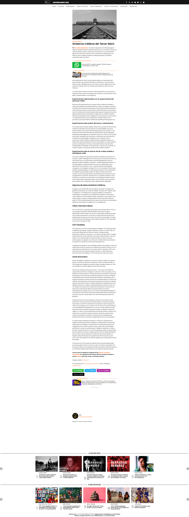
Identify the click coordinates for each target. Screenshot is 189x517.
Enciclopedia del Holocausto (91, 363)
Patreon (79, 356)
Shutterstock (85, 360)
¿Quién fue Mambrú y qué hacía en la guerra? (142, 506)
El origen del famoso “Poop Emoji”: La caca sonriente (95, 506)
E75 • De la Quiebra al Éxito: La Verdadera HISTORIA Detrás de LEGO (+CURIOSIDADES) (48, 507)
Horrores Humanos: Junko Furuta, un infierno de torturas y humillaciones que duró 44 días (95, 477)
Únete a (78, 370)
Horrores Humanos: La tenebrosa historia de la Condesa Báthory (70, 476)
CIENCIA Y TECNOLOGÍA (111, 6)
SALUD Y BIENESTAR (96, 6)
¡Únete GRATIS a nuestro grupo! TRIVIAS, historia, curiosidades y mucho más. (96, 65)
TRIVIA (54, 6)
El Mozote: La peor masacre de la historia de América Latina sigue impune (47, 476)
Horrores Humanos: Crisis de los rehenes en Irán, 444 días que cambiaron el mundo (119, 476)
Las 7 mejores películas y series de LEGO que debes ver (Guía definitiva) (120, 507)
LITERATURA (123, 6)
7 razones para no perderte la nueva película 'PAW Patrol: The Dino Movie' (71, 507)
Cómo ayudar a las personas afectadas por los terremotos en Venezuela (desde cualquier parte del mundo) (97, 75)
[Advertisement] (94, 437)
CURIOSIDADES (70, 6)
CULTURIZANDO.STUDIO (86, 514)
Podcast (101, 352)
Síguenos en (103, 370)
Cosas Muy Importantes (81, 48)
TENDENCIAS (133, 6)
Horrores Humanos (77, 41)
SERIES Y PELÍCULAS (82, 6)
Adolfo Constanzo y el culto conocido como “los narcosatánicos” (143, 476)
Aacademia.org (76, 365)
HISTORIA (61, 6)
